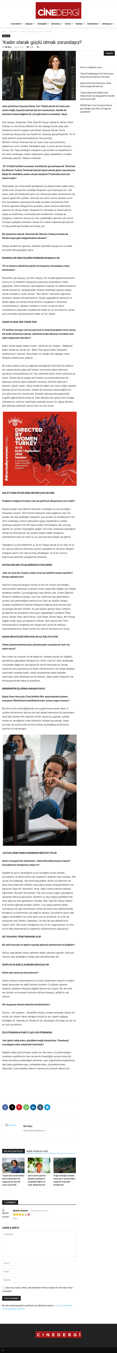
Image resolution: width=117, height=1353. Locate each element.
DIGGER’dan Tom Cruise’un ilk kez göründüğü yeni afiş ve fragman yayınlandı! (96, 108)
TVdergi (78, 24)
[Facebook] (5, 1107)
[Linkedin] (33, 1107)
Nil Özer (8, 47)
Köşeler (28, 24)
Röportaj (55, 24)
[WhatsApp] (26, 1107)
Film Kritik (16, 24)
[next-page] (9, 1191)
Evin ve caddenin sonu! (91, 67)
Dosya (68, 24)
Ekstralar (107, 24)
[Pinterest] (19, 1107)
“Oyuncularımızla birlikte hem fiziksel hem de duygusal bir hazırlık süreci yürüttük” (97, 95)
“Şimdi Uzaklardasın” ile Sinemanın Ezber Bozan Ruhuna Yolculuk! (96, 75)
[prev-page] (4, 1191)
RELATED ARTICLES (13, 1151)
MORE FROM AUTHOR (37, 1151)
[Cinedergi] (58, 10)
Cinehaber (42, 24)
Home (4, 31)
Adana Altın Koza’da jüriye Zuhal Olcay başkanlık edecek (95, 85)
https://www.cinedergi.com (34, 1130)
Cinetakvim (92, 24)
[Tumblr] (40, 1107)
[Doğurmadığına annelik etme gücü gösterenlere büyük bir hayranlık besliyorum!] (64, 1165)
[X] (12, 1107)
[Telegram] (47, 1107)
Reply (15, 1218)
